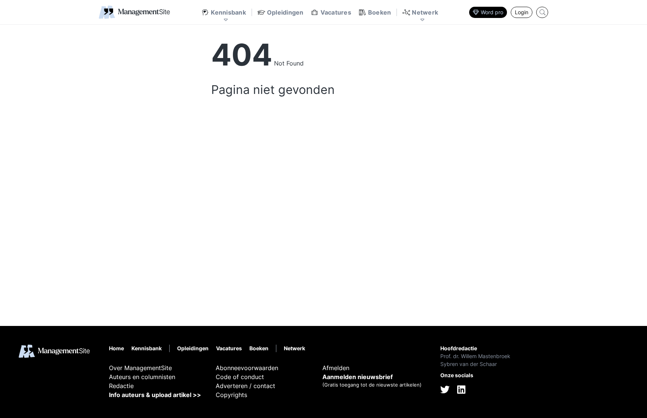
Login (521, 12)
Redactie (121, 386)
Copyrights (231, 395)
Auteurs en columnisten (142, 377)
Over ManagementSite (140, 368)
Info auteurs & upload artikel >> (155, 395)
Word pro (492, 12)
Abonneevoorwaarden (247, 368)
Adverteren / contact (245, 386)
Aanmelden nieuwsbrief (357, 377)
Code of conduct (240, 377)
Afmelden (335, 368)
